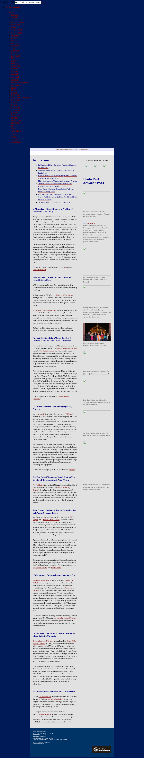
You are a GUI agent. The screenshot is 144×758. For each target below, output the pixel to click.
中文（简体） (18, 30)
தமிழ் (13, 128)
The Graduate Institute (47, 351)
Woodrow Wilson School (64, 295)
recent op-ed (39, 414)
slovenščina (16, 123)
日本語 (14, 73)
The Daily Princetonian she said (45, 310)
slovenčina (16, 120)
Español (14, 105)
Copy (43, 2)
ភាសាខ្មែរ (15, 77)
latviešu (14, 118)
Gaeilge (14, 63)
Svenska (15, 110)
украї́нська (16, 139)
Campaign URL (7, 2)
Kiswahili (15, 108)
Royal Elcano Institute (40, 568)
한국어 (14, 79)
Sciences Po (62, 222)
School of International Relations (65, 618)
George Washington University (43, 641)
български (16, 25)
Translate (10, 12)
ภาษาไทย (16, 131)
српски (14, 125)
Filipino (14, 136)
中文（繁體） (18, 33)
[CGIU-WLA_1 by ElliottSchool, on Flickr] (89, 223)
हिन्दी (13, 58)
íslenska (14, 68)
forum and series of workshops (66, 348)
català (13, 27)
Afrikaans (15, 19)
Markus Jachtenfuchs (55, 699)
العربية (14, 17)
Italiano (14, 71)
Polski (14, 92)
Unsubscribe (36, 734)
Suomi (14, 48)
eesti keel (15, 43)
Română (15, 100)
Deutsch (15, 53)
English (14, 14)
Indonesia (15, 66)
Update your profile (38, 743)
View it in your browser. (81, 149)
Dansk (14, 40)
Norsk (14, 90)
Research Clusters (45, 714)
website (64, 267)
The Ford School (38, 485)
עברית (14, 113)
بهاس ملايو (16, 85)
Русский (15, 102)
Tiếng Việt (16, 141)
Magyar (14, 61)
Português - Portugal (20, 97)
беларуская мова (19, 22)
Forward (35, 742)
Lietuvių (15, 115)
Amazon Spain (56, 568)
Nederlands (16, 46)
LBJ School (69, 414)
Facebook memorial (39, 270)
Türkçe (14, 134)
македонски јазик (19, 82)
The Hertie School (45, 697)
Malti (13, 87)
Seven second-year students (42, 580)
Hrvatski (15, 35)
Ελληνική (15, 56)
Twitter (13, 7)
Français (15, 51)
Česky (14, 38)
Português (15, 95)
